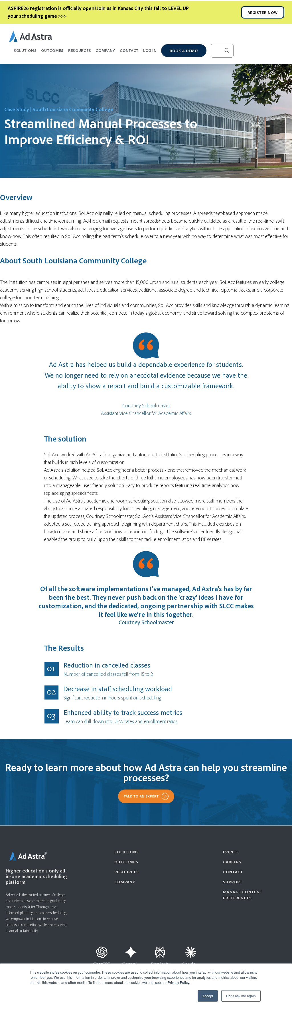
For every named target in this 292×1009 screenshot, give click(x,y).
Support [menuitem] (233, 881)
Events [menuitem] (231, 851)
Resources (79, 50)
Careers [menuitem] (232, 861)
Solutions (25, 50)
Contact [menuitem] (233, 871)
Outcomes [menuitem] (126, 861)
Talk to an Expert (141, 796)
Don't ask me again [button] (241, 995)
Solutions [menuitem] (126, 851)
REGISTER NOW (263, 12)
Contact (129, 50)
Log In (150, 50)
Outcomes (52, 50)
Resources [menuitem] (126, 871)
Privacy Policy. (179, 982)
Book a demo (184, 50)
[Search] (231, 51)
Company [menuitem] (124, 881)
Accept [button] (207, 995)
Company (105, 50)
